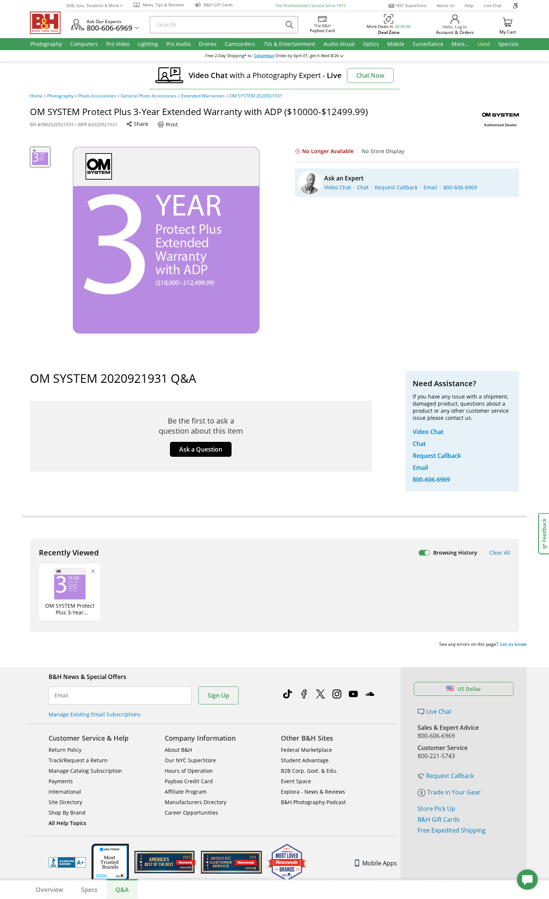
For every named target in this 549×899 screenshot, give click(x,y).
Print (172, 124)
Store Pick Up (436, 809)
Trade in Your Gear (454, 792)
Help (469, 5)
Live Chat (493, 5)
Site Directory (65, 802)
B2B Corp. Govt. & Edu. (309, 770)
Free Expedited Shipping (452, 830)
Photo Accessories (97, 96)
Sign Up (218, 695)
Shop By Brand (67, 812)
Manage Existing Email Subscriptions (95, 714)
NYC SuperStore (411, 5)
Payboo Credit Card (189, 781)
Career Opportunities (191, 812)
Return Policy (65, 749)
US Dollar (469, 688)
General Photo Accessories (149, 96)
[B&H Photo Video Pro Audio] (48, 23)
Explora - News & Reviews (313, 791)
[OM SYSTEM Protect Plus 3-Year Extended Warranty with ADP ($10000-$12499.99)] (166, 240)
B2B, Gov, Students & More (92, 5)
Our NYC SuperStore (190, 760)
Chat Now (370, 75)
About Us (446, 5)
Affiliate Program (186, 791)
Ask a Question (200, 449)
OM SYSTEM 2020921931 (255, 96)
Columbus (264, 55)
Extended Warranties (203, 96)
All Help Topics (67, 823)
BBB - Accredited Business (67, 862)
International (65, 791)
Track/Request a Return (78, 760)
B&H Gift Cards (439, 819)
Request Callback (450, 776)
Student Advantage (305, 760)
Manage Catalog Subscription (85, 770)
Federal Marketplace (306, 749)
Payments (61, 781)
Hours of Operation (189, 770)
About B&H (178, 749)
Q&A (122, 890)
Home (36, 96)
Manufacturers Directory (195, 802)
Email (61, 695)
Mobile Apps (379, 863)
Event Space (296, 781)
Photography (60, 96)
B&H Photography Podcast (313, 802)
